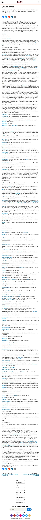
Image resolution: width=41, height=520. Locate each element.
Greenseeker (4, 320)
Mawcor (6, 202)
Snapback (3, 234)
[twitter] (26, 515)
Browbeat (3, 395)
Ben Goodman (12, 445)
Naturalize (13, 367)
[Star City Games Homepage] (20, 2)
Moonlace (3, 222)
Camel (27, 417)
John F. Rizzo (34, 441)
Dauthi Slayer (4, 387)
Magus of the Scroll (5, 301)
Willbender (4, 385)
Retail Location (19, 502)
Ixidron (3, 216)
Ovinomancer (4, 378)
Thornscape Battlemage (6, 401)
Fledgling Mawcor (12, 202)
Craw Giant (4, 397)
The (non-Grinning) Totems (6, 349)
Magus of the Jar (5, 219)
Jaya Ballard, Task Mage (6, 298)
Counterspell (17, 193)
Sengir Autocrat (4, 390)
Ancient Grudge (4, 294)
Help (17, 494)
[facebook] (23, 515)
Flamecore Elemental (6, 296)
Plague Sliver (4, 123)
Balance (33, 201)
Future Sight (13, 294)
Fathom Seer (4, 206)
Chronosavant (4, 142)
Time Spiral (8, 38)
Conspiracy (15, 342)
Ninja (28, 279)
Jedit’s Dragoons (5, 159)
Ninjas (3, 82)
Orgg (5, 33)
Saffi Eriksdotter (11, 299)
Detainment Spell (5, 152)
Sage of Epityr (4, 232)
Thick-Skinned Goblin (6, 306)
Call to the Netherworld (6, 249)
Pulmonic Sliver (4, 114)
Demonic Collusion (5, 255)
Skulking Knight (4, 279)
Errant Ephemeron (5, 200)
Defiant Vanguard (5, 364)
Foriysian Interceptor (5, 155)
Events (17, 485)
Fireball (11, 296)
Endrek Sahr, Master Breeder (7, 257)
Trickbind (3, 242)
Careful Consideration (6, 196)
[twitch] (11, 515)
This (2, 146)
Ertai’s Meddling (18, 68)
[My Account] (38, 2)
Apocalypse (22, 58)
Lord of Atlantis (4, 375)
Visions (33, 56)
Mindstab (18, 202)
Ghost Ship (4, 371)
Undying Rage (4, 308)
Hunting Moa (4, 399)
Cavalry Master (4, 139)
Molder (3, 324)
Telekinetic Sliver (5, 116)
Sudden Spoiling (5, 283)
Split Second (25, 68)
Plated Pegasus (5, 169)
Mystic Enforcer (5, 407)
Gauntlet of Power (5, 340)
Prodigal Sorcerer (5, 382)
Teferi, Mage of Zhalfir (6, 239)
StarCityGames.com (15, 434)
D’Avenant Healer (5, 149)
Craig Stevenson (32, 443)
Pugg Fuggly (29, 441)
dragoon (26, 159)
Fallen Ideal (4, 265)
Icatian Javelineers (5, 369)
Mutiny (19, 294)
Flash (22, 67)
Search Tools (19, 482)
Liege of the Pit (4, 267)
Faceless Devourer (5, 262)
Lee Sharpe (22, 445)
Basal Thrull (27, 120)
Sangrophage (4, 277)
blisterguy (7, 445)
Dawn (19, 296)
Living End (3, 270)
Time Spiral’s (15, 66)
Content (18, 487)
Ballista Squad (11, 364)
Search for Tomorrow (5, 329)
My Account (19, 492)
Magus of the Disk (5, 162)
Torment (34, 58)
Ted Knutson (26, 445)
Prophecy (8, 58)
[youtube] (14, 515)
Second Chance (12, 70)
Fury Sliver (4, 129)
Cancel (3, 189)
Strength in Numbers (5, 332)
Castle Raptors (4, 135)
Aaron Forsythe (20, 357)
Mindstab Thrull (24, 202)
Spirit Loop (4, 182)
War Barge (12, 371)
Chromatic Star (4, 338)
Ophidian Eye (4, 230)
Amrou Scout (34, 364)
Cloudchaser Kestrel (5, 144)
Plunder (3, 303)
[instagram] (20, 515)
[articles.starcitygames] (29, 515)
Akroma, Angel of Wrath (6, 360)
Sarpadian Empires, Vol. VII (7, 344)
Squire (8, 36)
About (17, 499)
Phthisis (3, 272)
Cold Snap (35, 60)
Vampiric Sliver (4, 125)
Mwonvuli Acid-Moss (6, 327)
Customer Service (20, 497)
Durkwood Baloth (5, 317)
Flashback (13, 100)
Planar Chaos (25, 232)
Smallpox (3, 281)
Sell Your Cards (19, 490)
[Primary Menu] (2, 2)
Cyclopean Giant (5, 251)
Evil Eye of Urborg (5, 260)
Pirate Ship (8, 371)
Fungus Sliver (14, 125)
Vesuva (3, 353)
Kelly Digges (4, 463)
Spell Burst (4, 237)
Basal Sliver (4, 120)
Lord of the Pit (21, 267)
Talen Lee (22, 442)
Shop (17, 480)
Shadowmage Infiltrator (6, 409)
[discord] (17, 515)
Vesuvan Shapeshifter (6, 244)
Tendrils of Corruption (6, 287)
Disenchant (4, 367)
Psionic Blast (11, 382)
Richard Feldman (26, 443)
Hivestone (3, 342)
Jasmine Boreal (4, 405)
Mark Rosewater (7, 443)
